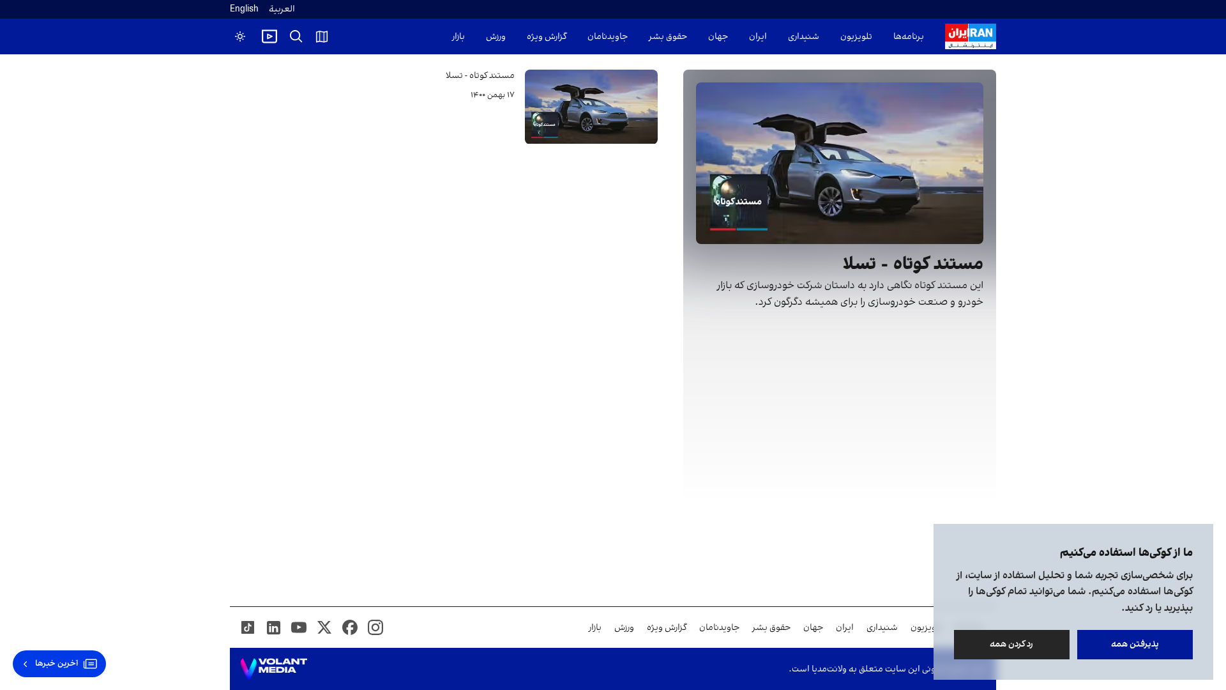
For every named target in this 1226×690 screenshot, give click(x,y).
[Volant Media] (273, 669)
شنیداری (803, 36)
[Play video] (269, 36)
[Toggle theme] (240, 36)
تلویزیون (856, 36)
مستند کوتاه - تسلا (480, 75)
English (244, 9)
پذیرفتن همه (1135, 644)
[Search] (296, 36)
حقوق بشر (668, 36)
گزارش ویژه (546, 36)
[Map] (321, 36)
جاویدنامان (607, 36)
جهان (718, 36)
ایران (758, 36)
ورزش (496, 36)
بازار (458, 36)
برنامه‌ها (908, 36)
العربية (282, 9)
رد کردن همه (1012, 644)
